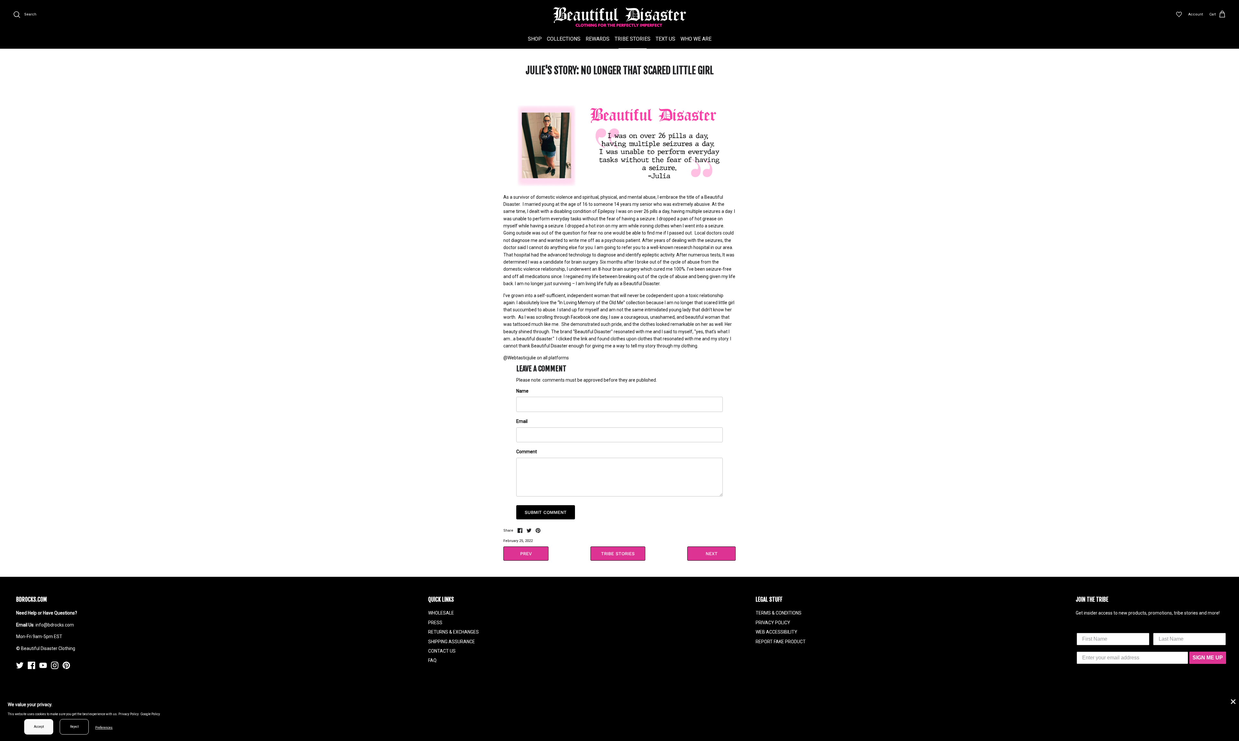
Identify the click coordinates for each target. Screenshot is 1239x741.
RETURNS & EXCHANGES (453, 632)
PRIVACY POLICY (773, 622)
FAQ (432, 660)
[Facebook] (31, 665)
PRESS (435, 622)
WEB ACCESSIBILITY (776, 632)
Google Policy (150, 714)
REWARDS (597, 39)
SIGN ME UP (1208, 657)
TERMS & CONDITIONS (778, 613)
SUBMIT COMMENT (546, 512)
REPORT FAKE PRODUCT (781, 641)
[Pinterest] (66, 665)
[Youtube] (43, 665)
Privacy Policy (128, 714)
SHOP (535, 39)
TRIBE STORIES (632, 39)
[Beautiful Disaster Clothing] (620, 17)
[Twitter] (20, 665)
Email (522, 421)
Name (522, 391)
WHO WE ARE (695, 39)
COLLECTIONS (563, 39)
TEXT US (665, 39)
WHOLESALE (441, 613)
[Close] (1232, 701)
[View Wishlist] (1179, 14)
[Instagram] (54, 665)
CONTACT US (442, 651)
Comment (526, 451)
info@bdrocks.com (54, 624)
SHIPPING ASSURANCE (451, 641)
